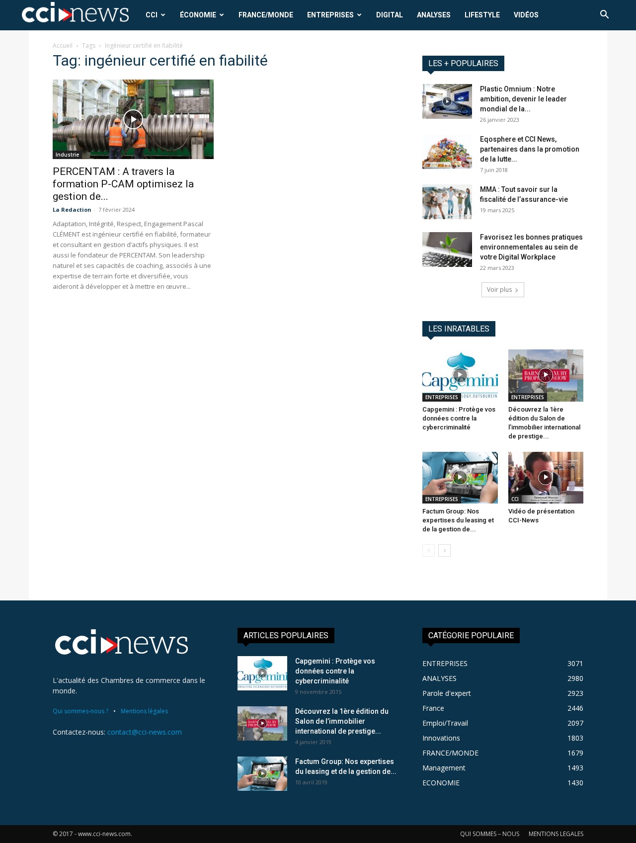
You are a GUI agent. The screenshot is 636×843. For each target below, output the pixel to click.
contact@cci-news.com (144, 732)
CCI (152, 15)
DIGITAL (389, 15)
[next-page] (444, 550)
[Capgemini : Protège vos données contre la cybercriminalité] (460, 375)
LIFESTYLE (482, 15)
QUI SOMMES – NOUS (489, 834)
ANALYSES (434, 15)
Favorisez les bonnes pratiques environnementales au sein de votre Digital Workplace (531, 247)
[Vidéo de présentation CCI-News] (546, 478)
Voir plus (499, 289)
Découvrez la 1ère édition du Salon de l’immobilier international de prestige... (342, 721)
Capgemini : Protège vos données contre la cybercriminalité (458, 418)
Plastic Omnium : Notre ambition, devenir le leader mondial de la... (523, 99)
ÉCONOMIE (198, 15)
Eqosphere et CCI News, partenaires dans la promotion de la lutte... (529, 149)
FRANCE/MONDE (265, 15)
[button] (604, 15)
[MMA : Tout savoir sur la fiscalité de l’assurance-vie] (447, 201)
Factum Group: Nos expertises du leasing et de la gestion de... (458, 520)
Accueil (63, 45)
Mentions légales (144, 711)
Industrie (67, 154)
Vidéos (526, 15)
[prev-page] (428, 550)
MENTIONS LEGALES (556, 834)
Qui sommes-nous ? (80, 711)
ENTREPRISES (330, 15)
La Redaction (72, 209)
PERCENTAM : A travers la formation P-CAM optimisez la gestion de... (123, 184)
